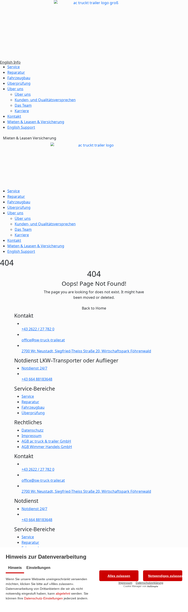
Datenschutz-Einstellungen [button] (43, 598)
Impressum (125, 583)
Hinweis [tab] (15, 568)
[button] (118, 575)
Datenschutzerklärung (149, 583)
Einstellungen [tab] (38, 568)
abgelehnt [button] (63, 593)
